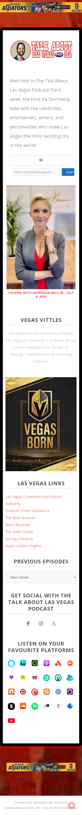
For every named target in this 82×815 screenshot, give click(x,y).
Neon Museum (17, 538)
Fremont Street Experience (27, 524)
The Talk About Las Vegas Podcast (41, 50)
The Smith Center (19, 545)
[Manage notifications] (71, 805)
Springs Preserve (19, 552)
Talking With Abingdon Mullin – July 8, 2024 (41, 294)
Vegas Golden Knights (23, 559)
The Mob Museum (20, 531)
